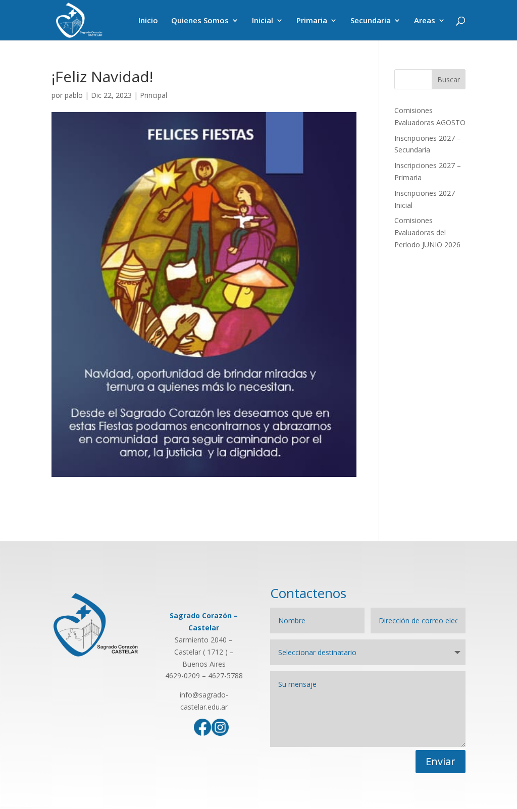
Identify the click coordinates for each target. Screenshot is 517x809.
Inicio (148, 21)
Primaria (311, 21)
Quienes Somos (200, 21)
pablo (74, 95)
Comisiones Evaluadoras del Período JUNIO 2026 (427, 232)
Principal (153, 95)
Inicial (262, 21)
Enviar (440, 761)
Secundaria (370, 21)
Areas (424, 21)
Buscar (448, 79)
